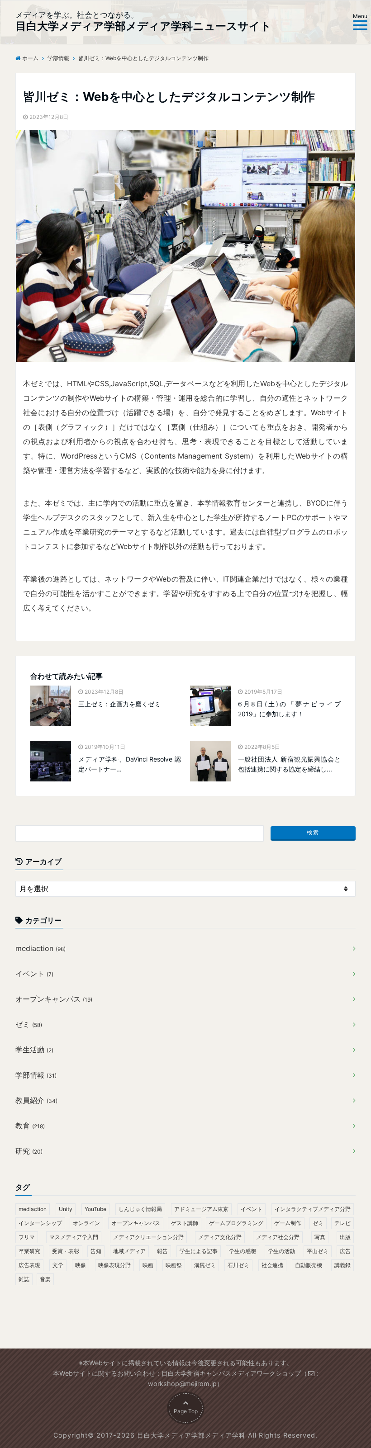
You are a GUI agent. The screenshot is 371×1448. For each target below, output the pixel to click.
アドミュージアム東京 (201, 1209)
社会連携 (272, 1265)
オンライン (86, 1223)
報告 (162, 1251)
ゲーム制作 (287, 1223)
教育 (30, 1125)
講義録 (342, 1265)
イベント (34, 973)
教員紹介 (36, 1100)
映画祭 (174, 1265)
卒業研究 (29, 1251)
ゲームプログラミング (236, 1223)
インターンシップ (40, 1223)
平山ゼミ (317, 1251)
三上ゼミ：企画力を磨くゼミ (119, 704)
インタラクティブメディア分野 (313, 1209)
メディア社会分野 (278, 1237)
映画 (148, 1265)
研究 (29, 1150)
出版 (345, 1237)
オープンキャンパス (53, 998)
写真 (319, 1237)
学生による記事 (199, 1251)
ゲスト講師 (184, 1223)
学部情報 (36, 1074)
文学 (57, 1265)
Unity (65, 1209)
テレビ (342, 1223)
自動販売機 (308, 1265)
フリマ (27, 1237)
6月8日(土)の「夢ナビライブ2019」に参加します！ (289, 709)
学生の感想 (242, 1251)
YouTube (95, 1209)
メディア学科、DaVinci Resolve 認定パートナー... (129, 764)
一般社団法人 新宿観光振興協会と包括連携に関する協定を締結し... (289, 764)
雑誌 (24, 1279)
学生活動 (34, 1049)
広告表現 (29, 1265)
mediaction (40, 948)
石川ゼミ (238, 1265)
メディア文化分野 (220, 1237)
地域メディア (129, 1251)
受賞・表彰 (65, 1251)
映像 (80, 1265)
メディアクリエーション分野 (148, 1237)
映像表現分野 (114, 1265)
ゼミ (28, 1024)
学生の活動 (281, 1251)
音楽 (45, 1279)
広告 (345, 1251)
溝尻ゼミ (205, 1265)
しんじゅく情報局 (140, 1209)
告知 (95, 1251)
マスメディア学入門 (73, 1237)
